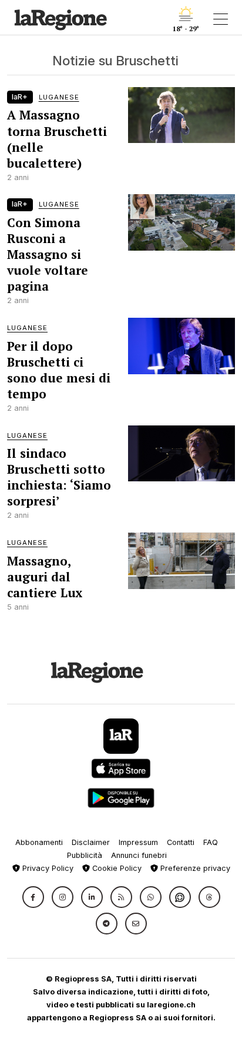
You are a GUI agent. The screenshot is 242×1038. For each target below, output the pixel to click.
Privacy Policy (46, 868)
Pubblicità (84, 855)
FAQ (210, 842)
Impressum (138, 842)
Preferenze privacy (194, 868)
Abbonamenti (39, 842)
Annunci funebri (139, 855)
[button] (33, 897)
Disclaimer (91, 842)
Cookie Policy (116, 868)
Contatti (180, 842)
